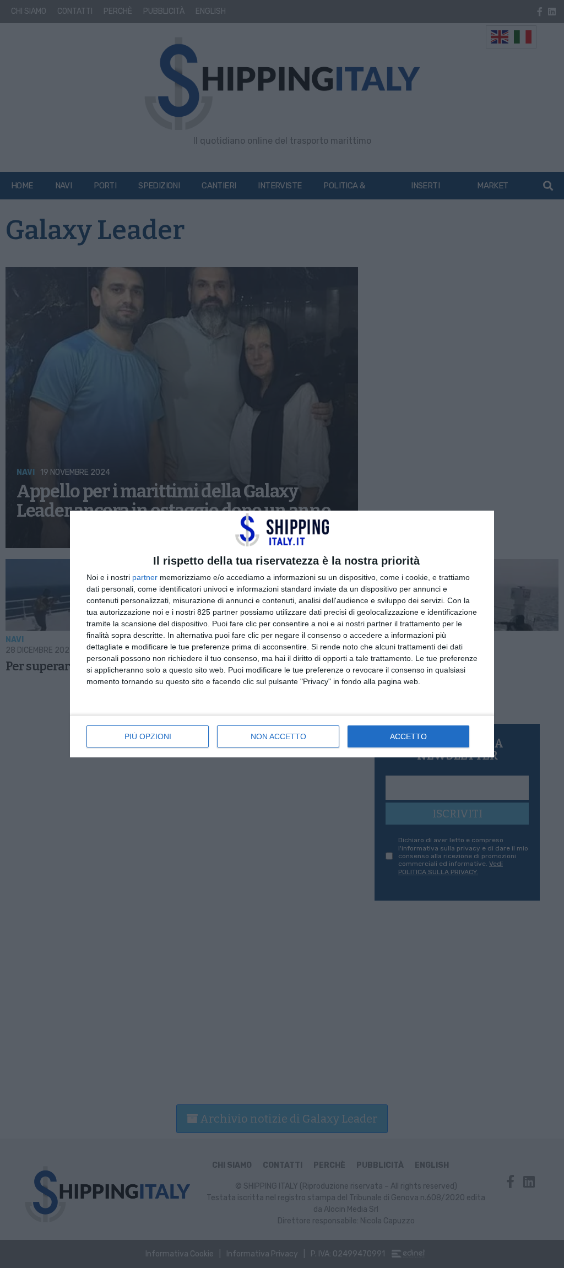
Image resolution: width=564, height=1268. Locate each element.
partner (145, 577)
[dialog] (282, 634)
